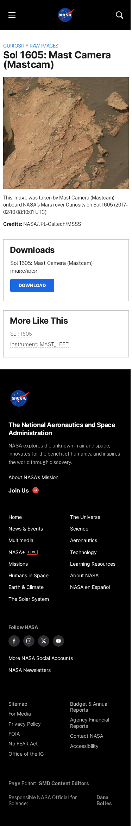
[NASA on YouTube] (58, 641)
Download (32, 285)
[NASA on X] (43, 641)
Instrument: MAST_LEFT (39, 344)
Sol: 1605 (21, 333)
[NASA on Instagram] (28, 641)
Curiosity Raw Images (30, 46)
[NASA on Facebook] (14, 641)
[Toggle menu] (11, 15)
